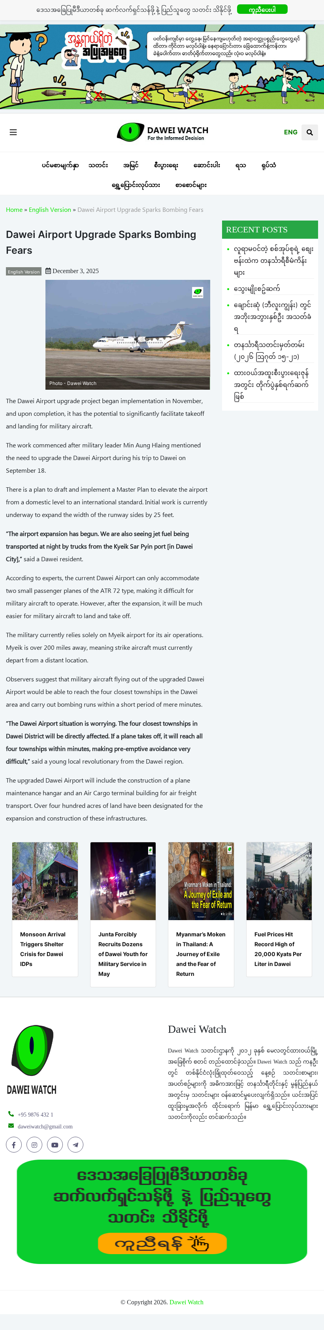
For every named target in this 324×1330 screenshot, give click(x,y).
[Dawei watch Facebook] (15, 1145)
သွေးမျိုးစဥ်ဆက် (257, 288)
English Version (50, 211)
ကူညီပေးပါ (262, 9)
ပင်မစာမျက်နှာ (60, 165)
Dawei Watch (186, 1302)
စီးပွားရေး (166, 165)
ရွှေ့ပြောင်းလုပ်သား (136, 185)
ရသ (240, 165)
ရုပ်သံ (269, 165)
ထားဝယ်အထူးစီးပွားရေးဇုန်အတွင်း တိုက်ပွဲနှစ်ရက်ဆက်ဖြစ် (271, 384)
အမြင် (131, 165)
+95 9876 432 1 (35, 1115)
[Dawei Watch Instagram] (35, 1145)
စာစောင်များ (191, 185)
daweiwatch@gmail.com (45, 1127)
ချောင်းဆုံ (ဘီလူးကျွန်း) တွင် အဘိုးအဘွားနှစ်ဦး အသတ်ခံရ (272, 316)
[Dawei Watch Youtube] (56, 1145)
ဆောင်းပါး (207, 165)
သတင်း (98, 165)
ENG (291, 132)
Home (14, 211)
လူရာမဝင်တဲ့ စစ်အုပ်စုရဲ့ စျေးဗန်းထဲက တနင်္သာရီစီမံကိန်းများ (274, 260)
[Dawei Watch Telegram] (77, 1145)
